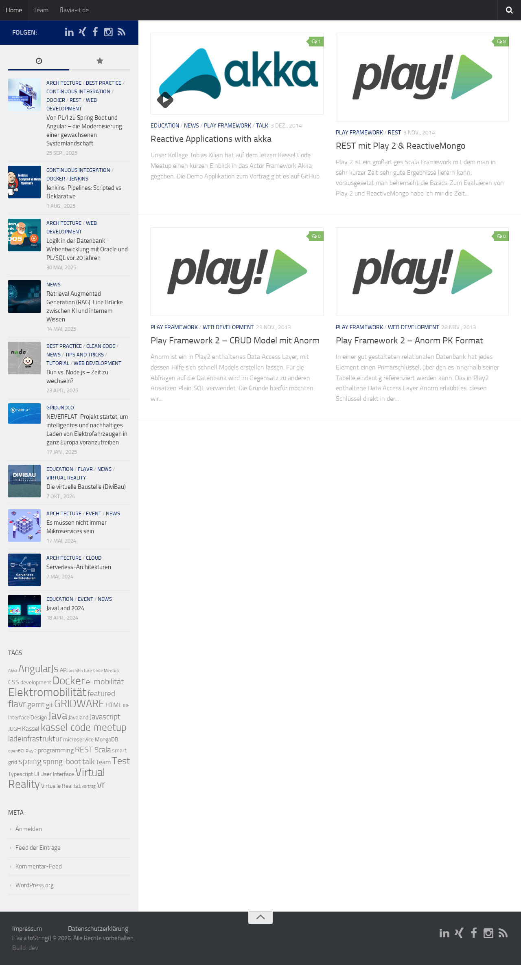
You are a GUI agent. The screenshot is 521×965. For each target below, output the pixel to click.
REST (394, 132)
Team (40, 10)
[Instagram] (108, 32)
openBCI (16, 751)
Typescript (20, 774)
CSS (13, 682)
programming (56, 750)
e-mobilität (105, 681)
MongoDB (106, 739)
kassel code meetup (84, 727)
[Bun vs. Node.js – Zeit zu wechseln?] (24, 358)
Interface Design (27, 717)
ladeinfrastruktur (35, 738)
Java (57, 715)
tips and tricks (84, 355)
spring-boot (62, 761)
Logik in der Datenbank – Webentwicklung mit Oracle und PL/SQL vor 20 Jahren (87, 249)
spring (30, 761)
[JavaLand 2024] (24, 611)
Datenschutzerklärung (98, 928)
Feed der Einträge (38, 847)
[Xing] (82, 32)
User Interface (57, 774)
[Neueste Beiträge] (38, 61)
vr (101, 784)
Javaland (78, 717)
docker (55, 100)
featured (101, 693)
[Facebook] (95, 32)
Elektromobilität (47, 692)
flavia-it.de (74, 10)
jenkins (79, 179)
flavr (85, 469)
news (191, 125)
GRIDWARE (79, 703)
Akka (12, 670)
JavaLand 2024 (65, 608)
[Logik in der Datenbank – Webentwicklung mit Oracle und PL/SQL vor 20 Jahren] (24, 235)
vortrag (89, 786)
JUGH (14, 728)
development (35, 682)
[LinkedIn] (69, 32)
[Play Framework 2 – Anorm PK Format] (422, 271)
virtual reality (66, 478)
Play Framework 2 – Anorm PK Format (409, 340)
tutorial (57, 363)
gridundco (60, 407)
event (93, 513)
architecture (63, 83)
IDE (126, 705)
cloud (93, 558)
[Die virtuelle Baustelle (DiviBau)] (24, 481)
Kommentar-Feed (38, 866)
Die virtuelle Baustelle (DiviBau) (86, 486)
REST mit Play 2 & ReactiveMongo (401, 146)
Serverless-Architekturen (78, 567)
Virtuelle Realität (61, 786)
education (165, 125)
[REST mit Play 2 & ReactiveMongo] (422, 77)
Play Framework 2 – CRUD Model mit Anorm (235, 340)
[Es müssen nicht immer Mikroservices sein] (24, 525)
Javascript (105, 716)
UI (36, 774)
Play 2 (31, 751)
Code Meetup (106, 670)
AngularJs (38, 669)
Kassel (30, 728)
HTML (113, 705)
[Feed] (121, 32)
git (49, 705)
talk (262, 125)
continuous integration (78, 91)
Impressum (27, 928)
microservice (78, 739)
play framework (227, 125)
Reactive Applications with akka (211, 139)
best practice (103, 83)
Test (121, 761)
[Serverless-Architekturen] (24, 570)
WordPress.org (34, 885)
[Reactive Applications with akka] (237, 73)
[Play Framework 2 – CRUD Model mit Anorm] (237, 271)
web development (228, 327)
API (64, 670)
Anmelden (28, 829)
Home (14, 10)
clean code (100, 346)
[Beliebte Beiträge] (99, 61)
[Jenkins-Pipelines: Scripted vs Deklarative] (24, 182)
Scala (102, 749)
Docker (69, 680)
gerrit (36, 704)
